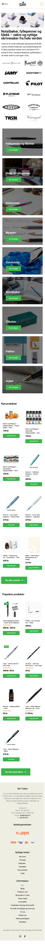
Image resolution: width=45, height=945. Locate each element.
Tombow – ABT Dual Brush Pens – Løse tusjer (33, 665)
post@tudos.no (25, 815)
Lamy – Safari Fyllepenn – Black (11, 750)
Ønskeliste (22, 867)
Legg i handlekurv (33, 567)
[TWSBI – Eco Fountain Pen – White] (33, 609)
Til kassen (22, 860)
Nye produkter (22, 870)
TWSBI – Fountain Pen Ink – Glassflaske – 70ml (11, 556)
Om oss (22, 912)
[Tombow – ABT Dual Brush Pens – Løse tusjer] (33, 652)
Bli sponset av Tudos (22, 895)
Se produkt (33, 484)
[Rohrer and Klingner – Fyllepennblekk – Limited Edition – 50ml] (11, 415)
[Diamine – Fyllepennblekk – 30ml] (11, 695)
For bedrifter (22, 902)
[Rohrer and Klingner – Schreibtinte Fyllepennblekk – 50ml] (11, 458)
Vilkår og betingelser (22, 918)
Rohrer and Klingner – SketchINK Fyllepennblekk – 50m (32, 431)
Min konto (22, 857)
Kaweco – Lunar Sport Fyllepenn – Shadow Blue (11, 516)
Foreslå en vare (22, 892)
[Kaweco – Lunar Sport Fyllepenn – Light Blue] (33, 503)
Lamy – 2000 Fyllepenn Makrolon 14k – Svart (32, 707)
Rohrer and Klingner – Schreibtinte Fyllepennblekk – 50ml (10, 469)
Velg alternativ (11, 436)
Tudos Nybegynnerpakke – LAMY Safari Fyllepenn (11, 622)
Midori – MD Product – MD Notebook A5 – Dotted (32, 557)
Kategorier (21, 863)
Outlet (22, 873)
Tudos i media (22, 898)
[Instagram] (20, 936)
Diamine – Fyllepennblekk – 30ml (11, 707)
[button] (41, 4)
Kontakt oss (22, 915)
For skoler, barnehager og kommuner (22, 908)
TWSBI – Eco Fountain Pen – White (32, 622)
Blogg (22, 888)
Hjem (22, 885)
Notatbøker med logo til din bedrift (22, 905)
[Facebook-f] (25, 936)
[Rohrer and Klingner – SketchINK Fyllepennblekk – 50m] (33, 418)
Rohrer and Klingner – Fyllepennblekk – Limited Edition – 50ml (11, 425)
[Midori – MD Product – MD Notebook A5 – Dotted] (33, 544)
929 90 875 (24, 818)
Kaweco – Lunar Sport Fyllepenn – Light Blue (32, 516)
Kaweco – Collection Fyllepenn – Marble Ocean (32, 474)
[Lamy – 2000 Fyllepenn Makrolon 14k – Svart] (33, 695)
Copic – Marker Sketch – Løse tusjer (11, 665)
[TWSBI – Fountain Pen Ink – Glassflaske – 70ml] (11, 544)
